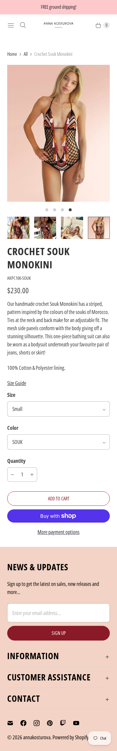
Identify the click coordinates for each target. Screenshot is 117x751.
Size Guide (16, 383)
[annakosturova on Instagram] (40, 723)
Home (12, 54)
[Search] (23, 25)
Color (12, 427)
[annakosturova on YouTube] (79, 723)
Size (11, 394)
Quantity (16, 460)
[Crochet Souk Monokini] (58, 133)
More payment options (59, 531)
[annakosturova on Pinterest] (53, 723)
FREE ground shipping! (58, 7)
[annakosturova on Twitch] (66, 723)
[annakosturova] (59, 25)
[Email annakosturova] (13, 723)
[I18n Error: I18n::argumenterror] (18, 228)
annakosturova (36, 737)
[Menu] (11, 25)
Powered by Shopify (70, 737)
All (26, 54)
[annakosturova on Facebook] (27, 723)
